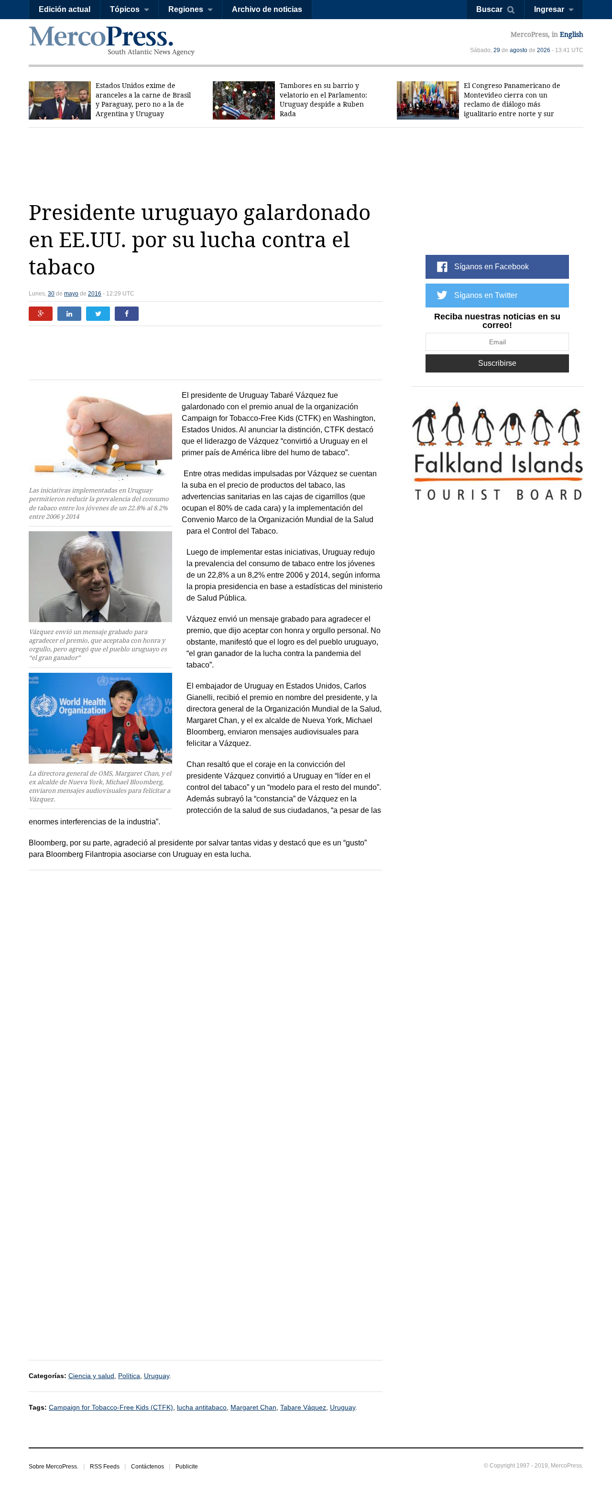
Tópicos (125, 9)
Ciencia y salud (91, 1376)
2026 (543, 50)
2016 (94, 293)
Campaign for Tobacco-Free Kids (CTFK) (111, 1407)
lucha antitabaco (202, 1407)
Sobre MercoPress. (53, 1466)
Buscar (489, 9)
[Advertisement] (306, 163)
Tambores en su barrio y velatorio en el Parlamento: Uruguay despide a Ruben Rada (323, 99)
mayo (71, 293)
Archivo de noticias (267, 9)
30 (51, 293)
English (571, 34)
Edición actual (64, 9)
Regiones (185, 9)
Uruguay (156, 1376)
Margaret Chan (253, 1407)
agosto (518, 50)
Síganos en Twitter (485, 295)
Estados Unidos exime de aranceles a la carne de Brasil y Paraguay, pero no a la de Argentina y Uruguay (143, 99)
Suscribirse (497, 363)
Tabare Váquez (303, 1407)
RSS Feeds (105, 1466)
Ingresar (549, 9)
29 (496, 50)
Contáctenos (147, 1466)
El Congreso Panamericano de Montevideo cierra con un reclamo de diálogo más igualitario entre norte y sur (512, 99)
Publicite (186, 1466)
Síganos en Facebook (491, 267)
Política (129, 1376)
